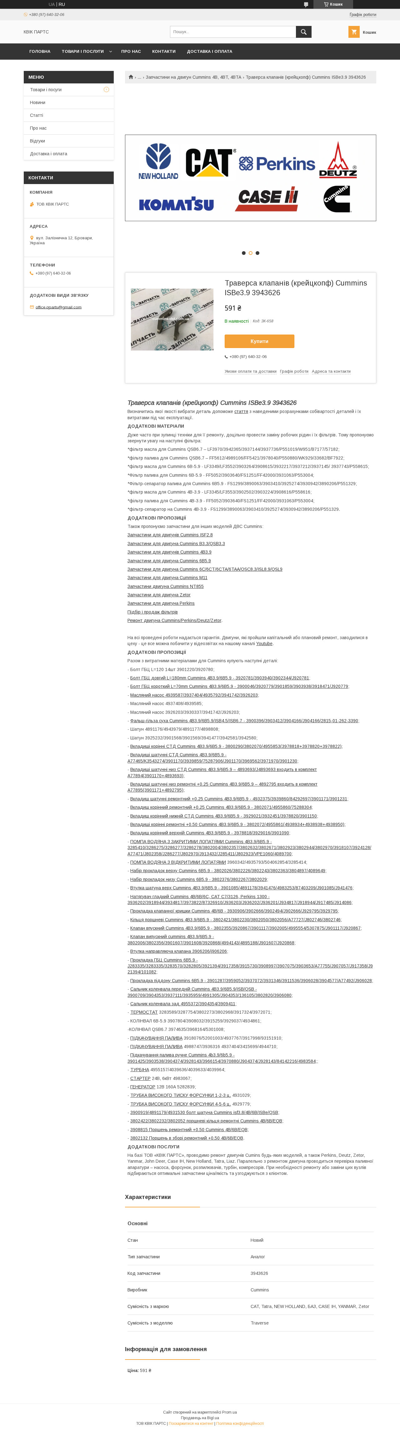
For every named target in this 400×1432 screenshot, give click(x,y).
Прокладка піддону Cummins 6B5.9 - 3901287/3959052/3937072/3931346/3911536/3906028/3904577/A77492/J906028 (251, 980)
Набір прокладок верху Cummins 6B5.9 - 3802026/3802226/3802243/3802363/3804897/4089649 (227, 870)
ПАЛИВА (173, 1046)
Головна (39, 51)
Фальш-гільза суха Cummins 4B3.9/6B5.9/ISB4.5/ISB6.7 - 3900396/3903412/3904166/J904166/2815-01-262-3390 (244, 720)
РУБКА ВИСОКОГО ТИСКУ (160, 1103)
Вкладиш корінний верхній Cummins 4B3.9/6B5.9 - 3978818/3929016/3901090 (209, 832)
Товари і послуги (83, 51)
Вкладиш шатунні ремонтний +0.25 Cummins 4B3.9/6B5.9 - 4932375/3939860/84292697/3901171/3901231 (238, 798)
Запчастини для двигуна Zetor (159, 594)
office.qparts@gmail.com (59, 307)
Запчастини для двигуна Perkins (161, 603)
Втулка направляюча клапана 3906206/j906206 (178, 951)
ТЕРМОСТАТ (144, 1012)
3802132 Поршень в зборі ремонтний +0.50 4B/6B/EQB (186, 1138)
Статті (36, 115)
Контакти (164, 51)
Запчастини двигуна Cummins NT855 (166, 586)
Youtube (264, 643)
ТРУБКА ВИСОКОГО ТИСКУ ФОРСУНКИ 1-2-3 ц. (180, 1095)
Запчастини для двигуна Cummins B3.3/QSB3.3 (176, 543)
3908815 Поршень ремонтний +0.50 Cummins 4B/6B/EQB (189, 1129)
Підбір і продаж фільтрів (153, 611)
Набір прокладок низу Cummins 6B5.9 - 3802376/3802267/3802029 (198, 879)
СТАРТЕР (140, 1078)
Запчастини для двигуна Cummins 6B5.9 (169, 560)
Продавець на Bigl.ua (200, 1418)
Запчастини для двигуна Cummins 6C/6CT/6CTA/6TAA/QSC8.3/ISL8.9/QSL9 (205, 569)
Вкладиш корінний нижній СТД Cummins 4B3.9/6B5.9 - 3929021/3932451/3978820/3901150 (223, 815)
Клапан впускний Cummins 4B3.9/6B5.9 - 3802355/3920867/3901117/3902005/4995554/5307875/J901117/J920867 (245, 928)
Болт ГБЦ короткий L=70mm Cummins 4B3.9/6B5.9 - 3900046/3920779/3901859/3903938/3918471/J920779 (239, 686)
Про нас (131, 51)
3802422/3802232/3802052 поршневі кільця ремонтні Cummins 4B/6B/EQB (206, 1120)
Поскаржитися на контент (191, 1423)
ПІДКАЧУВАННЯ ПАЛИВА (156, 1038)
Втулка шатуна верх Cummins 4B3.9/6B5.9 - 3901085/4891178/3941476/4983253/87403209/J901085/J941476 (241, 887)
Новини (37, 102)
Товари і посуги (46, 89)
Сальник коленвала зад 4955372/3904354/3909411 (182, 1003)
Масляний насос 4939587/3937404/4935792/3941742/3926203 (194, 695)
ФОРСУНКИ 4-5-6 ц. (209, 1103)
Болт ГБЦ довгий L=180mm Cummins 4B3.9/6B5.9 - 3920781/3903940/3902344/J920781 (219, 677)
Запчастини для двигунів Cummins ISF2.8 (170, 534)
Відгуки (37, 140)
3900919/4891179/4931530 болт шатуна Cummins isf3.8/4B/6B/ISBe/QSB (204, 1112)
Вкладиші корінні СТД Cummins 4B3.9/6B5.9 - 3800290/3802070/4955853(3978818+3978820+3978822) (236, 746)
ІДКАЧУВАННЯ (148, 1046)
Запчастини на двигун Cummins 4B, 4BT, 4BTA (193, 77)
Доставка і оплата (209, 51)
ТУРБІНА (139, 1069)
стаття (241, 411)
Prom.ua (229, 1412)
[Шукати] (304, 32)
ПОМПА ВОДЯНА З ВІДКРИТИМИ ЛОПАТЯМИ (178, 862)
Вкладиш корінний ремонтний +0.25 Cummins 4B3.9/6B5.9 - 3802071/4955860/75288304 (221, 807)
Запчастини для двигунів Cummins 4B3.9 (170, 551)
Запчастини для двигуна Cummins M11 (168, 577)
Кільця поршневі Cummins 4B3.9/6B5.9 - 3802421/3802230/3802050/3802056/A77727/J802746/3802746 (235, 919)
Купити (259, 341)
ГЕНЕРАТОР (142, 1086)
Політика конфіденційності (240, 1423)
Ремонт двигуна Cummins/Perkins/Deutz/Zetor (174, 620)
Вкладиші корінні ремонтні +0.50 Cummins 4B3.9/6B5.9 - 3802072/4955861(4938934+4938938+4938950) (237, 824)
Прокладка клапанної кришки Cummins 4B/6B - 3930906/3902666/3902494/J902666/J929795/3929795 (234, 910)
